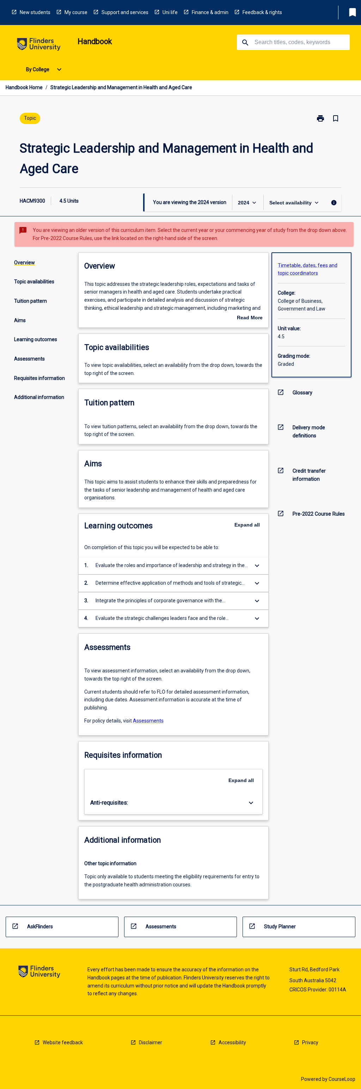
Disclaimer (150, 1042)
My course (76, 12)
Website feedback (63, 1042)
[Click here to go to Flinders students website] (38, 45)
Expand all (247, 525)
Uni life (170, 12)
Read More (250, 318)
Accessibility (232, 1042)
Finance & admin (210, 12)
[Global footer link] (39, 973)
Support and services (125, 12)
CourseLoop (342, 1079)
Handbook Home (24, 87)
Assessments (148, 721)
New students (35, 12)
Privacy (310, 1042)
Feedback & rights (262, 12)
